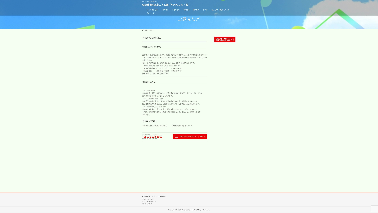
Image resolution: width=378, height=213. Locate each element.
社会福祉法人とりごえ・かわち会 (186, 210)
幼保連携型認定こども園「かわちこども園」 (166, 4)
